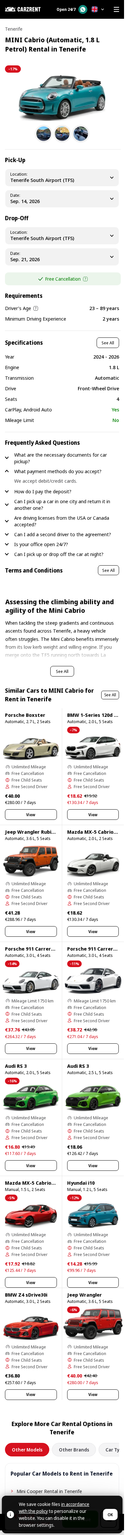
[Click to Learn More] (85, 279)
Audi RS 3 (16, 1066)
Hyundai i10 (81, 1182)
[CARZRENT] (26, 9)
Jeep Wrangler (84, 1294)
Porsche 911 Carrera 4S (33, 948)
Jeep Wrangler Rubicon (32, 831)
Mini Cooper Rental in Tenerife (49, 1491)
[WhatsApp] (82, 9)
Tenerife (13, 29)
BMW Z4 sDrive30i (26, 1294)
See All (108, 343)
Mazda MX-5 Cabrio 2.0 (94, 831)
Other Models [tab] (27, 1450)
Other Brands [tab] (74, 1450)
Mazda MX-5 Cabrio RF (31, 1182)
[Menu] (116, 9)
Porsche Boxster (25, 715)
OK (110, 1515)
